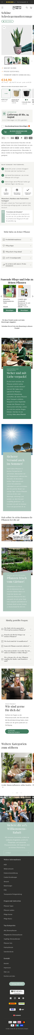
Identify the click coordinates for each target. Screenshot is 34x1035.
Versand (6, 881)
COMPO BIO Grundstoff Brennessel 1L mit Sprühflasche (24, 302)
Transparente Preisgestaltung (13, 894)
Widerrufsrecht (8, 869)
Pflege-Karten (8, 914)
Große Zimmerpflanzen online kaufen (16, 785)
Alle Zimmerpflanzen (10, 930)
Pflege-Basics (8, 919)
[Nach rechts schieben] (32, 61)
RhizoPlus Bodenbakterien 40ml (8, 301)
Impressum (7, 967)
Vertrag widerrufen (17, 984)
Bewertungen (8, 886)
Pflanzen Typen (8, 906)
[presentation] (1, 296)
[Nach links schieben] (2, 61)
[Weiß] (27, 99)
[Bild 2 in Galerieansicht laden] (17, 60)
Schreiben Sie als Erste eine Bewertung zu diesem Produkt (17, 327)
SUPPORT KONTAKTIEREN (14, 731)
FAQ (5, 890)
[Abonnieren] (28, 853)
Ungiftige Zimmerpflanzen (12, 939)
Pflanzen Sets (8, 943)
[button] (2, 8)
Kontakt (6, 963)
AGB (5, 864)
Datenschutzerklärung (11, 873)
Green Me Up (13, 1028)
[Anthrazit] (25, 99)
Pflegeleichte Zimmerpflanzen (13, 935)
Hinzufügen (9, 310)
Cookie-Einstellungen (10, 877)
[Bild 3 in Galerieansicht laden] (25, 60)
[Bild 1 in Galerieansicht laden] (8, 60)
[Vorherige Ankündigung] (2, 2)
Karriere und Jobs (9, 976)
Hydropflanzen (8, 947)
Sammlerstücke (8, 951)
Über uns (7, 972)
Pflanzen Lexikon (9, 910)
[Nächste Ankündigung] (32, 2)
